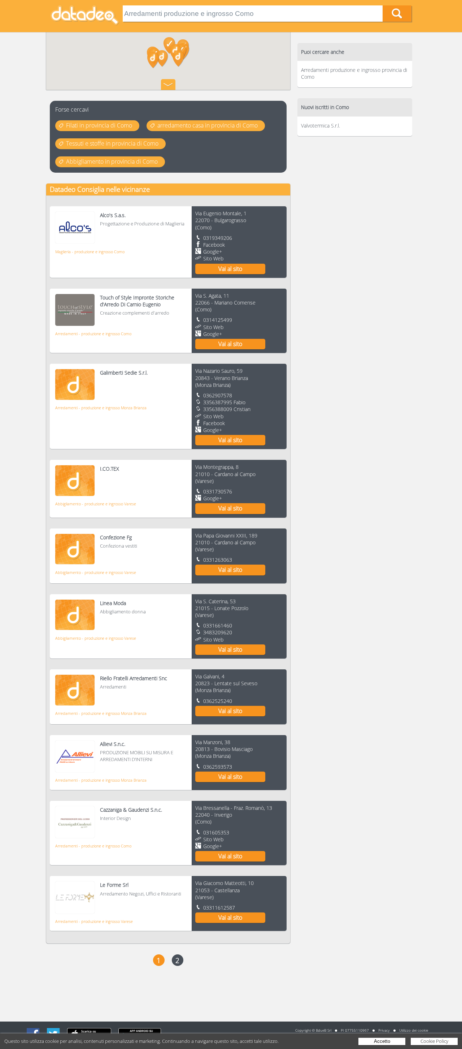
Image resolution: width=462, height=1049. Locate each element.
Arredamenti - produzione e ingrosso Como (93, 333)
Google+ (212, 251)
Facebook (214, 244)
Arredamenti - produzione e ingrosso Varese (94, 921)
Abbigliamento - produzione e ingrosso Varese (95, 503)
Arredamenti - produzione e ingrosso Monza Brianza (101, 407)
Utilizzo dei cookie (413, 1030)
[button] (153, 60)
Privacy (384, 1030)
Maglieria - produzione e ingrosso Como (90, 251)
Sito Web (213, 258)
